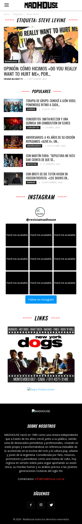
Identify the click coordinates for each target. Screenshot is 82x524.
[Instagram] (41, 505)
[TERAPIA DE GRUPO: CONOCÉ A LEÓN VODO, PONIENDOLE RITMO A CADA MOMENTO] (13, 105)
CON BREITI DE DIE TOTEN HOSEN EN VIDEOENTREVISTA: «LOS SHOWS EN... (47, 176)
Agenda (31, 109)
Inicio (7, 14)
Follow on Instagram (41, 299)
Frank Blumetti (13, 78)
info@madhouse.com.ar (49, 479)
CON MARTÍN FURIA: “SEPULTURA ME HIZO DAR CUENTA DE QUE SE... (50, 157)
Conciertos (33, 127)
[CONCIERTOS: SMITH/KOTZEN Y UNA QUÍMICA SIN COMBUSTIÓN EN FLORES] (13, 123)
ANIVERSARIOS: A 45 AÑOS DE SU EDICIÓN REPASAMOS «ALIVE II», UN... (50, 139)
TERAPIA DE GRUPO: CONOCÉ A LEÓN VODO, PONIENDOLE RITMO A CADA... (51, 102)
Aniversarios (11, 61)
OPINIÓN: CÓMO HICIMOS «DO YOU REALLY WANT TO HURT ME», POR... (40, 71)
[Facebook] (31, 505)
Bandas (31, 182)
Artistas (32, 164)
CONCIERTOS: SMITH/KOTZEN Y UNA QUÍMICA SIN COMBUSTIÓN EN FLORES (48, 121)
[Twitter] (51, 505)
